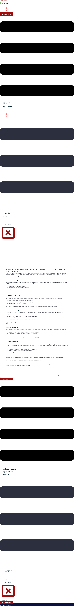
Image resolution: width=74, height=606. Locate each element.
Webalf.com (11, 605)
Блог (6, 221)
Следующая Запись (63, 375)
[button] (37, 58)
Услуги (7, 209)
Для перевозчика (7, 106)
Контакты (6, 109)
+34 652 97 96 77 (4, 3)
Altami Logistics (3, 0)
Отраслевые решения (8, 212)
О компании (8, 206)
